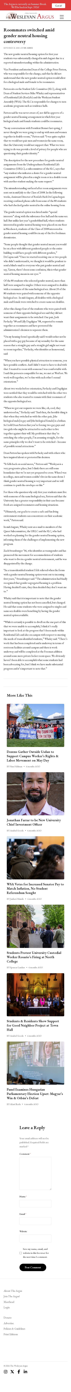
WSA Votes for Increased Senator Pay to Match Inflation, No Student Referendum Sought (35, 888)
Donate (8, 1317)
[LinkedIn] (25, 1372)
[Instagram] (6, 1372)
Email (22, 1213)
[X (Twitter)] (12, 1372)
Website (23, 1231)
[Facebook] (19, 1372)
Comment (25, 1153)
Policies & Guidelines (14, 1328)
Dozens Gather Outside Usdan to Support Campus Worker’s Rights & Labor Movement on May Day (32, 756)
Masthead (9, 1302)
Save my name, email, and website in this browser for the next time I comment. (36, 1253)
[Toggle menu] (60, 15)
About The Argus (13, 1291)
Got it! (58, 5)
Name (23, 1196)
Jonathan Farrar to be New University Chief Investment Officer (34, 822)
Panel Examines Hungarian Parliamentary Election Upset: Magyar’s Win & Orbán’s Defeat (35, 1093)
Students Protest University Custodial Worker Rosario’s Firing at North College (34, 957)
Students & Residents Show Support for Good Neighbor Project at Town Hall (33, 1025)
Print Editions (11, 1334)
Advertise (9, 1323)
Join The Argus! (12, 1296)
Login (7, 1307)
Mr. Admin (28, 48)
